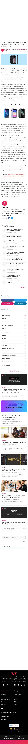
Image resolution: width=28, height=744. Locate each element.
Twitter (21, 300)
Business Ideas (17, 694)
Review (19, 49)
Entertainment (17, 701)
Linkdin (21, 303)
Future (15, 699)
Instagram (7, 303)
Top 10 (15, 704)
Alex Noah (8, 49)
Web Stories (4, 719)
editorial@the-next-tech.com (10, 712)
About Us (3, 694)
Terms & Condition (21, 738)
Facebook (7, 300)
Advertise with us (5, 699)
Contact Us (3, 701)
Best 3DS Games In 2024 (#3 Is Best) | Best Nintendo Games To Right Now (14, 176)
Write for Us (4, 697)
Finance (16, 697)
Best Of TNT (4, 704)
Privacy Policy (13, 738)
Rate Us (18, 728)
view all (22, 287)
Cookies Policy (6, 738)
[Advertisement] (14, 24)
